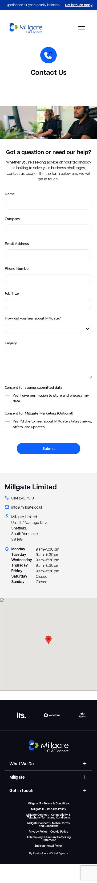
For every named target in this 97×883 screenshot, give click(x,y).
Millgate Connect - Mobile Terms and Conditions (48, 824)
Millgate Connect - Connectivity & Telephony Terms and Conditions (48, 816)
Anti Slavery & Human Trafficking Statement (48, 838)
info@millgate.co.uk (27, 507)
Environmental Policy (49, 845)
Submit (48, 448)
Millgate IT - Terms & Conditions (48, 803)
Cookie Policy (59, 831)
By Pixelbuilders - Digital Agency (48, 853)
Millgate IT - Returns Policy (48, 809)
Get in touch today (79, 5)
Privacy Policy (38, 831)
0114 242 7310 (22, 498)
